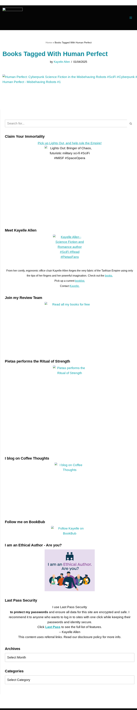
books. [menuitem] (109, 275)
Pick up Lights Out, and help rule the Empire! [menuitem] (70, 143)
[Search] (130, 123)
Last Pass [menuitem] (52, 627)
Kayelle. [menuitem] (75, 286)
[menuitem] (13, 18)
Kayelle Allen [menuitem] (62, 61)
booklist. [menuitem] (80, 280)
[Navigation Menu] (130, 17)
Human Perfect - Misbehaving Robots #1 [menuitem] (32, 82)
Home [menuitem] (49, 42)
